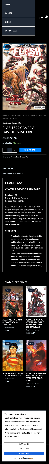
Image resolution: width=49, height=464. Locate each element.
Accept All (24, 453)
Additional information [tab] (13, 174)
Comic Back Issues (22, 116)
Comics (8, 13)
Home (7, 4)
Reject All (24, 449)
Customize (23, 444)
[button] (42, 47)
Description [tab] (8, 168)
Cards (8, 22)
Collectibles (11, 31)
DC (19, 123)
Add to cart (30, 150)
